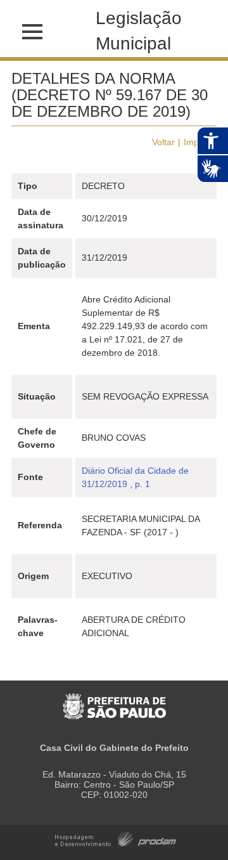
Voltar (163, 142)
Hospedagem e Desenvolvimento (115, 838)
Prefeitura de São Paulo (114, 700)
